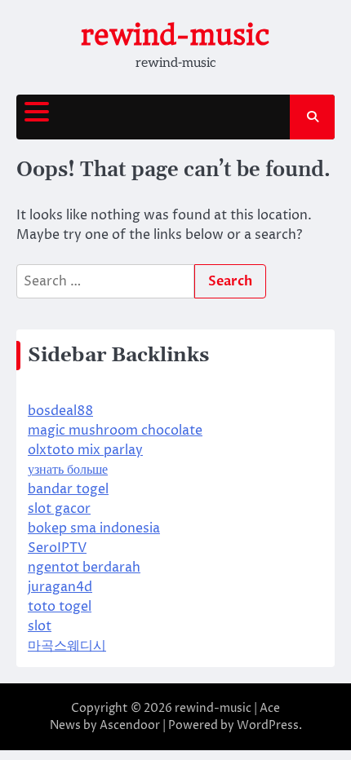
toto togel (59, 607)
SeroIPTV (57, 548)
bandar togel (68, 489)
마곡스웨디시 (67, 646)
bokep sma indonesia (94, 528)
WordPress (268, 725)
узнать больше (68, 470)
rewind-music (175, 35)
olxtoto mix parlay (85, 450)
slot (39, 626)
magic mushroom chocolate (115, 431)
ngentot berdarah (84, 568)
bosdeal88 (60, 411)
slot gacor (59, 509)
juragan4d (60, 587)
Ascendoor (130, 725)
